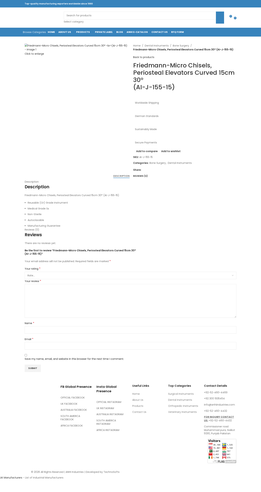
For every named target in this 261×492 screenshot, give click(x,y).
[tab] (121, 176)
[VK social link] (226, 3)
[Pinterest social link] (212, 3)
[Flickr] (29, 443)
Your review (33, 281)
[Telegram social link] (230, 3)
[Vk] (38, 433)
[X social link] (203, 3)
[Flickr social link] (221, 3)
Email (29, 339)
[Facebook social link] (199, 3)
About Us (137, 400)
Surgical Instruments (181, 394)
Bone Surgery (181, 45)
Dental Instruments (157, 45)
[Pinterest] (29, 433)
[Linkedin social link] (217, 3)
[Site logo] (42, 17)
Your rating (32, 269)
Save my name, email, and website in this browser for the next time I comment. (74, 359)
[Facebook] (29, 424)
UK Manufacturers (11, 477)
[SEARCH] (220, 18)
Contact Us (139, 412)
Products (137, 406)
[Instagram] (48, 424)
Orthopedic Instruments (183, 406)
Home (137, 45)
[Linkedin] (48, 433)
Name (29, 323)
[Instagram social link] (208, 3)
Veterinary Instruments (182, 412)
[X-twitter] (38, 424)
